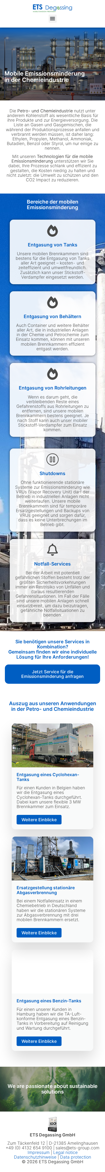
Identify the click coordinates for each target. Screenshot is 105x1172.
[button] (53, 19)
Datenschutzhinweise (35, 1157)
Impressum (39, 1152)
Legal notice (65, 1152)
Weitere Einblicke (39, 819)
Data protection (75, 1157)
